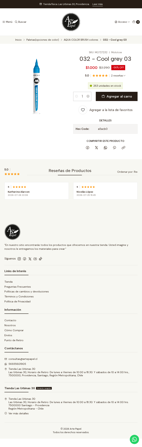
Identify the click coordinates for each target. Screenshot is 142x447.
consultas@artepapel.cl (23, 359)
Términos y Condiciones (19, 296)
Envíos (8, 335)
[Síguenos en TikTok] (40, 259)
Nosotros (10, 325)
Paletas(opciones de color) (42, 40)
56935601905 (17, 364)
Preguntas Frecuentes (17, 286)
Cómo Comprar (14, 330)
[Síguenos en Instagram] (19, 259)
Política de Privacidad (17, 301)
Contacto (10, 320)
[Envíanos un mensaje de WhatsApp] (134, 439)
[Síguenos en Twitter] (30, 259)
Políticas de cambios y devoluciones (26, 291)
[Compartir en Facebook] (87, 148)
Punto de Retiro (13, 340)
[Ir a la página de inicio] (71, 22)
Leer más (97, 4)
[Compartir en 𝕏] (96, 148)
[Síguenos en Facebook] (24, 259)
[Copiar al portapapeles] (123, 148)
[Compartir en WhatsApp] (105, 148)
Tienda (8, 281)
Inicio (18, 40)
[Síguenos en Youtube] (35, 259)
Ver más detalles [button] (19, 413)
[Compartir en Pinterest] (114, 148)
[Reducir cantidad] (76, 96)
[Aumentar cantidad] (88, 96)
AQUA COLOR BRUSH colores (81, 40)
